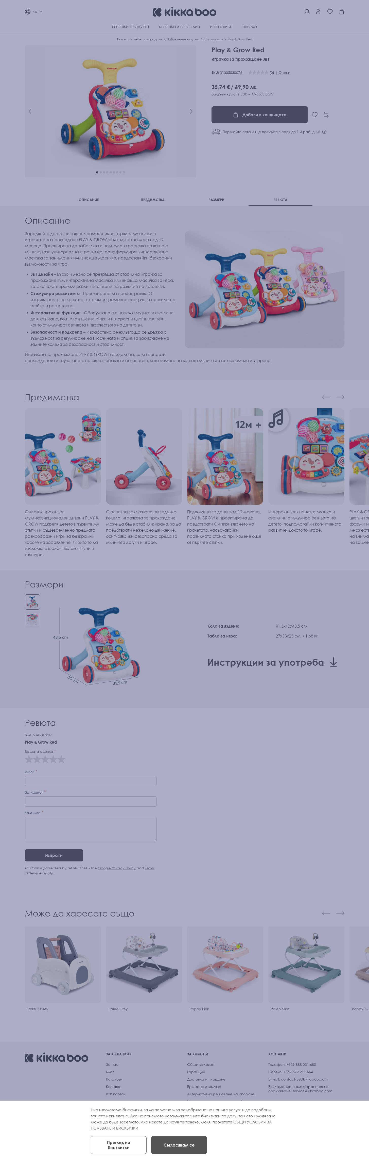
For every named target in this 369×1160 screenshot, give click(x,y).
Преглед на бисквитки (118, 1145)
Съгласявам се (179, 1145)
